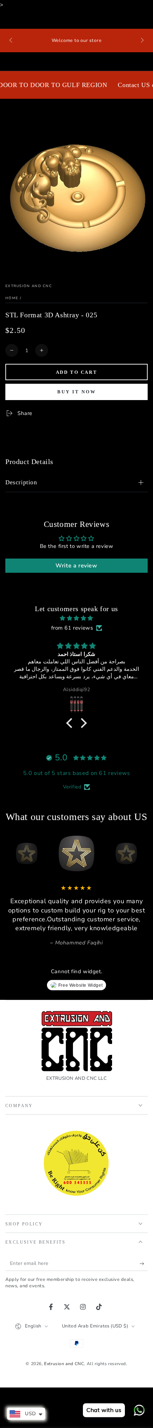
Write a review (76, 566)
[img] (76, 618)
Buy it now (76, 391)
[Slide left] (11, 40)
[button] (71, 723)
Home (11, 298)
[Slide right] (142, 40)
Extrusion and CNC (28, 286)
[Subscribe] (143, 1264)
